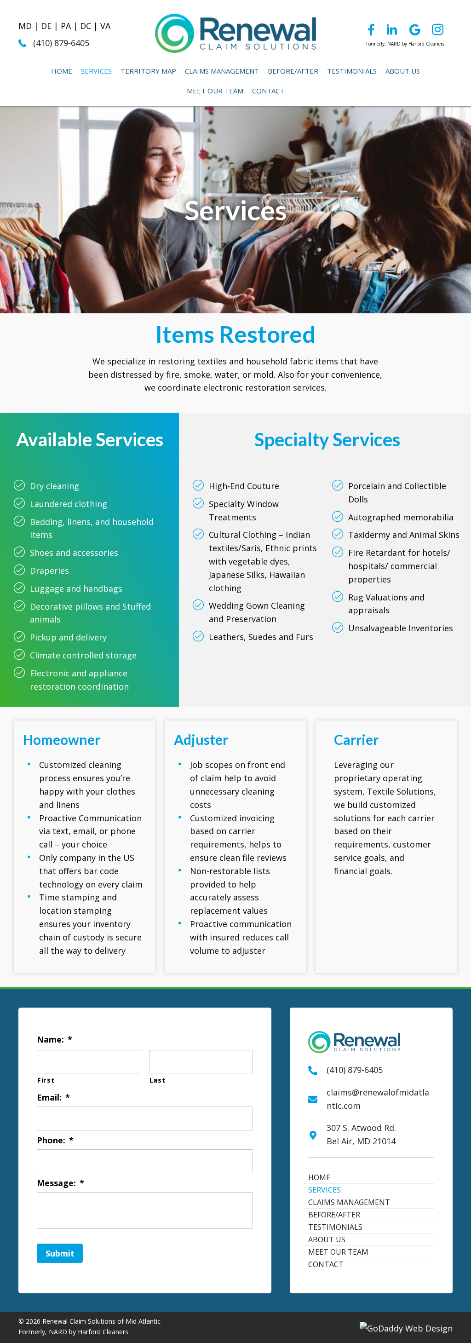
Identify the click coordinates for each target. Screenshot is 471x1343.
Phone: (55, 1140)
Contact (326, 1264)
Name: (54, 1039)
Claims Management (349, 1202)
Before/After (334, 1215)
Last (157, 1079)
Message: (60, 1183)
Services (324, 1190)
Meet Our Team (338, 1252)
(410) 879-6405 (61, 42)
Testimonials (335, 1227)
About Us (326, 1239)
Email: (53, 1097)
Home (319, 1177)
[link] (61, 71)
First (46, 1079)
